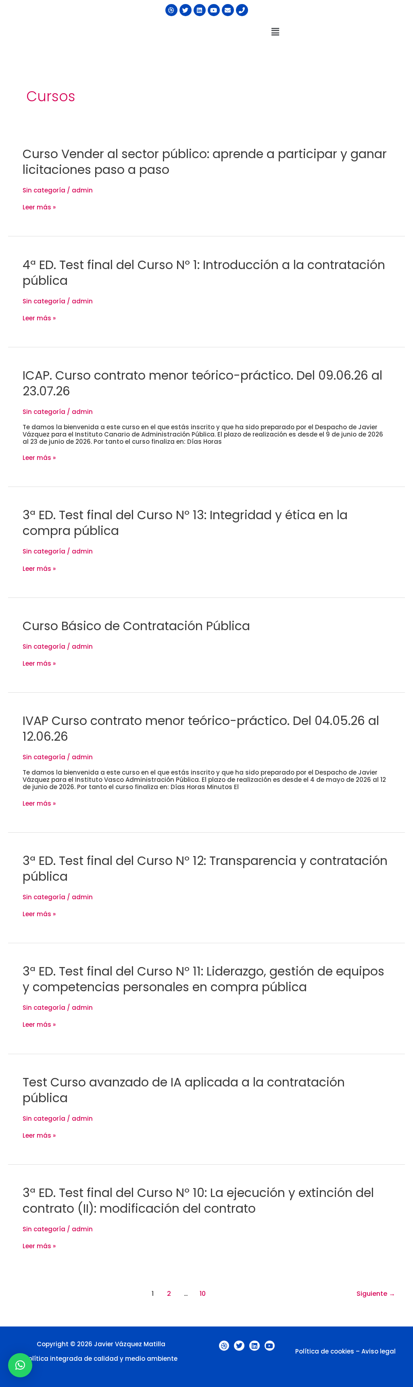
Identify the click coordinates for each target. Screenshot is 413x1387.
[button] (275, 32)
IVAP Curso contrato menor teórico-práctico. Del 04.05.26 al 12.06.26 (201, 728)
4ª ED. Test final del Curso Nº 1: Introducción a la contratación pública (204, 272)
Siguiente (376, 1293)
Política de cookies (324, 1351)
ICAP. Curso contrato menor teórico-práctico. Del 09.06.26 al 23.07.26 (202, 383)
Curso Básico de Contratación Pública (136, 626)
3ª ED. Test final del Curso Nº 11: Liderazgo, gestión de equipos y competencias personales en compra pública (203, 979)
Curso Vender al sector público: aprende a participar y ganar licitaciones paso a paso (205, 161)
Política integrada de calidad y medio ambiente (101, 1358)
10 (203, 1293)
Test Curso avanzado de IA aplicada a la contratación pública (184, 1090)
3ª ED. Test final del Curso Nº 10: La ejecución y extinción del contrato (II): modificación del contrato (198, 1200)
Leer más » (39, 207)
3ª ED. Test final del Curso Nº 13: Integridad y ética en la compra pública (185, 522)
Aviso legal (378, 1351)
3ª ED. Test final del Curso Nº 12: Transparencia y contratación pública (205, 868)
